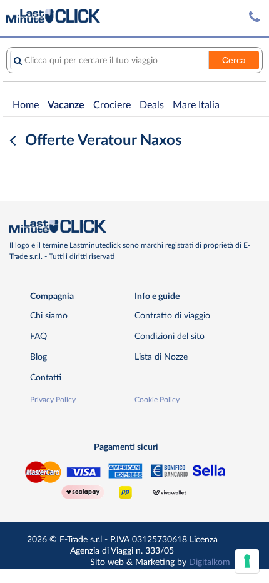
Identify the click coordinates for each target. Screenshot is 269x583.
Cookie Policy (157, 399)
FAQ (38, 336)
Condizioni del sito (169, 336)
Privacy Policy (53, 399)
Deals (152, 105)
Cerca (234, 60)
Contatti (45, 377)
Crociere (112, 105)
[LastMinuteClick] (129, 226)
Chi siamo (49, 315)
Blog (38, 357)
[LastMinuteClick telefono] (254, 17)
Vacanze (66, 105)
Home (26, 105)
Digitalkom (209, 562)
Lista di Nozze (161, 357)
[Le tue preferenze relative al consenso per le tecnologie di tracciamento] (247, 561)
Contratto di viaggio (172, 315)
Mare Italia (196, 105)
